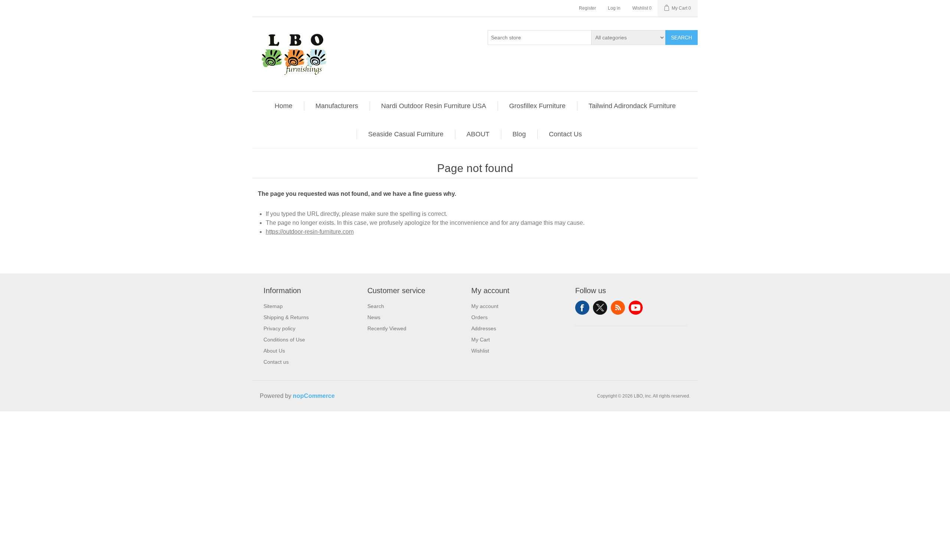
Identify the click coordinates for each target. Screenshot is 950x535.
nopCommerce (314, 396)
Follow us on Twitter (600, 308)
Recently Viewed (386, 328)
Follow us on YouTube (636, 308)
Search (681, 37)
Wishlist (480, 351)
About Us (274, 351)
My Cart (480, 340)
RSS (618, 308)
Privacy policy (279, 328)
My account (484, 306)
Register (587, 8)
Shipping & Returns (286, 317)
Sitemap (273, 306)
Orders (479, 317)
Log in (614, 8)
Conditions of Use (284, 340)
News (373, 317)
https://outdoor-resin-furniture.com (310, 231)
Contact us (276, 362)
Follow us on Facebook (582, 308)
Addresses (483, 328)
